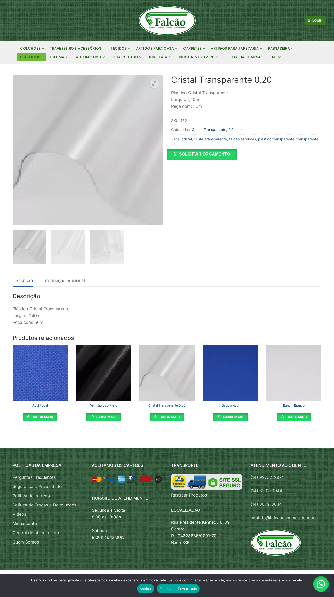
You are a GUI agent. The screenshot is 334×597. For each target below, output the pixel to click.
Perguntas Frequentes (34, 477)
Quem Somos (26, 542)
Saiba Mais (42, 417)
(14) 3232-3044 (266, 490)
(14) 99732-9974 (267, 477)
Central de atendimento (36, 532)
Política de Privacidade (178, 589)
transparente (307, 139)
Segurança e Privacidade (37, 486)
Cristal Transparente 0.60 (167, 405)
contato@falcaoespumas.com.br (282, 517)
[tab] (23, 281)
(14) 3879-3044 (266, 504)
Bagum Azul (230, 405)
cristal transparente (210, 139)
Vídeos (19, 514)
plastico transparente (276, 139)
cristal (187, 139)
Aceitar (146, 589)
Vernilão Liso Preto (103, 405)
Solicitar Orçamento (204, 154)
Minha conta (25, 523)
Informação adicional (64, 280)
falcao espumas (242, 139)
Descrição (23, 280)
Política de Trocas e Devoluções (44, 505)
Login (317, 20)
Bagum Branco (294, 405)
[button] (154, 83)
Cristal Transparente (209, 129)
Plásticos (235, 129)
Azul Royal (40, 405)
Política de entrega (31, 495)
